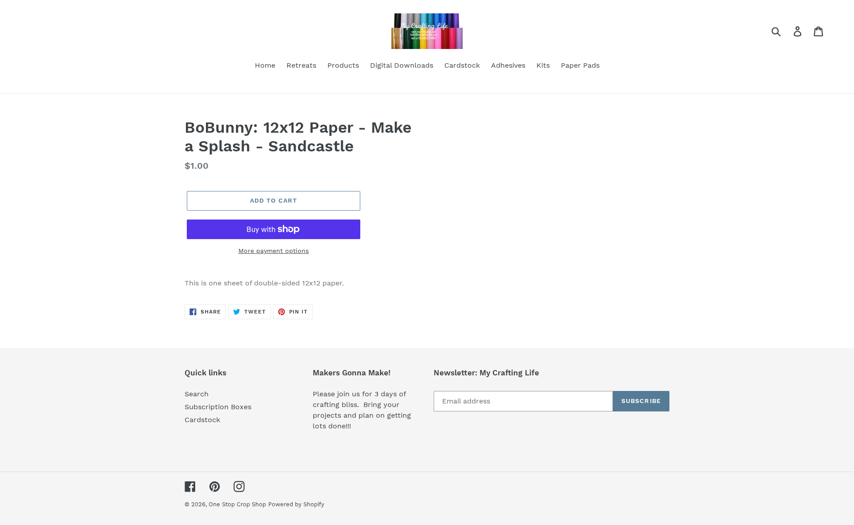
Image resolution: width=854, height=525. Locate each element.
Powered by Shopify (296, 504)
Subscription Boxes (218, 407)
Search (197, 394)
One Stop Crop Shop (237, 504)
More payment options (273, 250)
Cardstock (202, 419)
